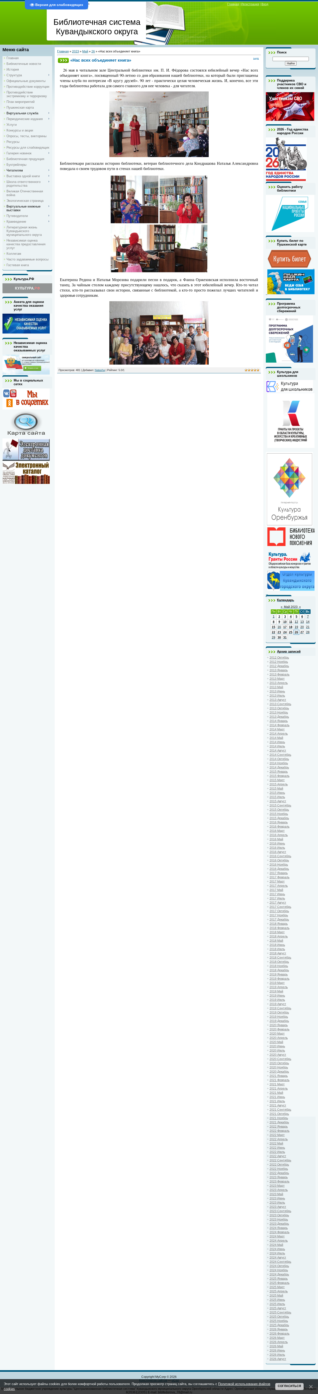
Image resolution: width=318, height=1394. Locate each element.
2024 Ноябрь (279, 1270)
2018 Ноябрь (279, 966)
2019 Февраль (279, 978)
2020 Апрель (279, 1038)
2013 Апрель (279, 683)
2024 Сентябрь (280, 1262)
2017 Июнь (277, 894)
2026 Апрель (279, 1342)
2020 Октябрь (279, 1063)
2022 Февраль (279, 1131)
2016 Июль (277, 847)
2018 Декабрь (279, 970)
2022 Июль (277, 1152)
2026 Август (278, 1359)
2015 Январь (279, 771)
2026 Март (277, 1338)
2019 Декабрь (279, 1021)
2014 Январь (279, 721)
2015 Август (278, 801)
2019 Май (276, 991)
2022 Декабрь (279, 1173)
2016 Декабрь (279, 869)
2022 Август (278, 1156)
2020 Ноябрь (279, 1067)
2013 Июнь (277, 691)
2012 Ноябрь (279, 662)
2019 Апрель (279, 987)
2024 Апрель (279, 1240)
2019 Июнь (277, 995)
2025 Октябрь (279, 1316)
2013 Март (277, 678)
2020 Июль (277, 1050)
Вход (264, 4)
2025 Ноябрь (279, 1321)
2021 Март (277, 1084)
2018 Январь (279, 924)
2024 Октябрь (279, 1266)
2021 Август (278, 1105)
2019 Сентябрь (280, 1008)
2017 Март (277, 881)
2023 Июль (277, 1202)
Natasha (100, 370)
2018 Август (278, 953)
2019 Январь (279, 974)
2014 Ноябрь (279, 763)
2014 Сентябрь (280, 755)
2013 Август (278, 700)
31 (285, 637)
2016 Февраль (279, 826)
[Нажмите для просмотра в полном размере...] (159, 155)
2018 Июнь (277, 945)
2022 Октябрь (279, 1164)
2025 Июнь (277, 1300)
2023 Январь (279, 1177)
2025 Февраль (279, 1283)
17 (285, 627)
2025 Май (276, 1295)
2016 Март (277, 831)
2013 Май (276, 687)
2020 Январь (279, 1025)
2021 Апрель (279, 1088)
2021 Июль (277, 1101)
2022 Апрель (279, 1139)
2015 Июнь (277, 793)
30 (279, 637)
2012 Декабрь (279, 666)
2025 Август (278, 1308)
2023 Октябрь (279, 1215)
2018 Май (276, 940)
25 (290, 632)
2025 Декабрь (279, 1325)
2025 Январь (279, 1278)
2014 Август (278, 750)
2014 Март (277, 729)
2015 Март (277, 780)
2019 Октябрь (279, 1012)
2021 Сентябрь (280, 1109)
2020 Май (276, 1042)
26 (93, 51)
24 (285, 632)
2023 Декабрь (279, 1223)
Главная (233, 4)
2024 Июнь (277, 1249)
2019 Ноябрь (279, 1016)
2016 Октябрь (279, 860)
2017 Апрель (279, 885)
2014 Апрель (279, 733)
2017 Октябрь (279, 911)
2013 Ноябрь (279, 712)
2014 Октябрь (279, 759)
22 (273, 632)
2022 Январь (279, 1126)
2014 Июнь (277, 742)
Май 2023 (291, 607)
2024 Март (277, 1236)
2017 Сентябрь (280, 907)
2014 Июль (277, 746)
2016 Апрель (279, 835)
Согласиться (289, 1386)
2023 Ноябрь (279, 1219)
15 (273, 627)
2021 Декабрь (279, 1122)
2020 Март (277, 1033)
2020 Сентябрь (280, 1059)
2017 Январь (279, 873)
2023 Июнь (277, 1198)
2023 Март (277, 1185)
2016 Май (276, 839)
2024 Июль (277, 1253)
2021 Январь (279, 1076)
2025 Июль (277, 1304)
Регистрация (250, 4)
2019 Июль (277, 1000)
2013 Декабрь (279, 716)
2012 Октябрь (279, 657)
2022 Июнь (277, 1147)
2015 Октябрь (279, 809)
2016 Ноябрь (279, 864)
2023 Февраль (279, 1181)
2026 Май (276, 1346)
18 (290, 627)
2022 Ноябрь (279, 1169)
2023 (75, 51)
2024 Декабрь (279, 1274)
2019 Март (277, 983)
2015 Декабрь (279, 818)
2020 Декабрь (279, 1071)
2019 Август (278, 1004)
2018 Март (277, 932)
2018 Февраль (279, 928)
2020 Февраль (279, 1029)
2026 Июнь (277, 1350)
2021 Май (276, 1093)
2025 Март (277, 1287)
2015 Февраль (279, 776)
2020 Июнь (277, 1046)
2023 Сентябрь (280, 1211)
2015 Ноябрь (279, 814)
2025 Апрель (279, 1291)
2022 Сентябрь (280, 1160)
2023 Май (276, 1194)
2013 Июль (277, 695)
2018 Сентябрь (280, 957)
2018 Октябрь (279, 962)
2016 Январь (279, 822)
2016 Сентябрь (280, 856)
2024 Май (276, 1245)
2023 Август (278, 1207)
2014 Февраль (279, 725)
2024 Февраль (279, 1232)
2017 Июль (277, 898)
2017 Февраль (279, 877)
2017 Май (276, 890)
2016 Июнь (277, 843)
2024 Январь (279, 1228)
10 (285, 622)
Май (85, 51)
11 (290, 622)
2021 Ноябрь (279, 1118)
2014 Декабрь (279, 767)
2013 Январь (279, 670)
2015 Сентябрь (280, 805)
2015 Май (276, 788)
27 (302, 632)
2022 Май (276, 1143)
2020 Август (278, 1054)
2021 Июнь (277, 1097)
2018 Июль (277, 949)
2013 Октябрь (279, 708)
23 (279, 632)
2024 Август (278, 1257)
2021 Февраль (279, 1080)
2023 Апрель (279, 1190)
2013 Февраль (279, 674)
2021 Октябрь (279, 1114)
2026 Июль (277, 1354)
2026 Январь (279, 1329)
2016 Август (278, 852)
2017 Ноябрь (279, 915)
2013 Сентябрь (280, 704)
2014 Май (276, 738)
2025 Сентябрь (280, 1312)
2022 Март (277, 1135)
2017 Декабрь (279, 919)
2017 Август (278, 902)
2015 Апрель (279, 784)
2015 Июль (277, 797)
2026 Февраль (279, 1333)
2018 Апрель (279, 936)
